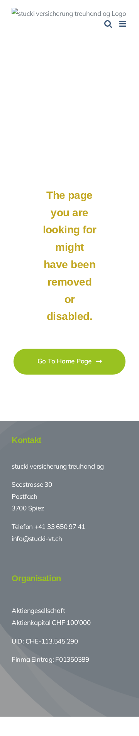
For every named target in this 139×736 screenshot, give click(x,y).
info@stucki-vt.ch (37, 538)
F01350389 (72, 659)
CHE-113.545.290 (51, 641)
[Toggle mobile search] (108, 24)
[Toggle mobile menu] (123, 24)
